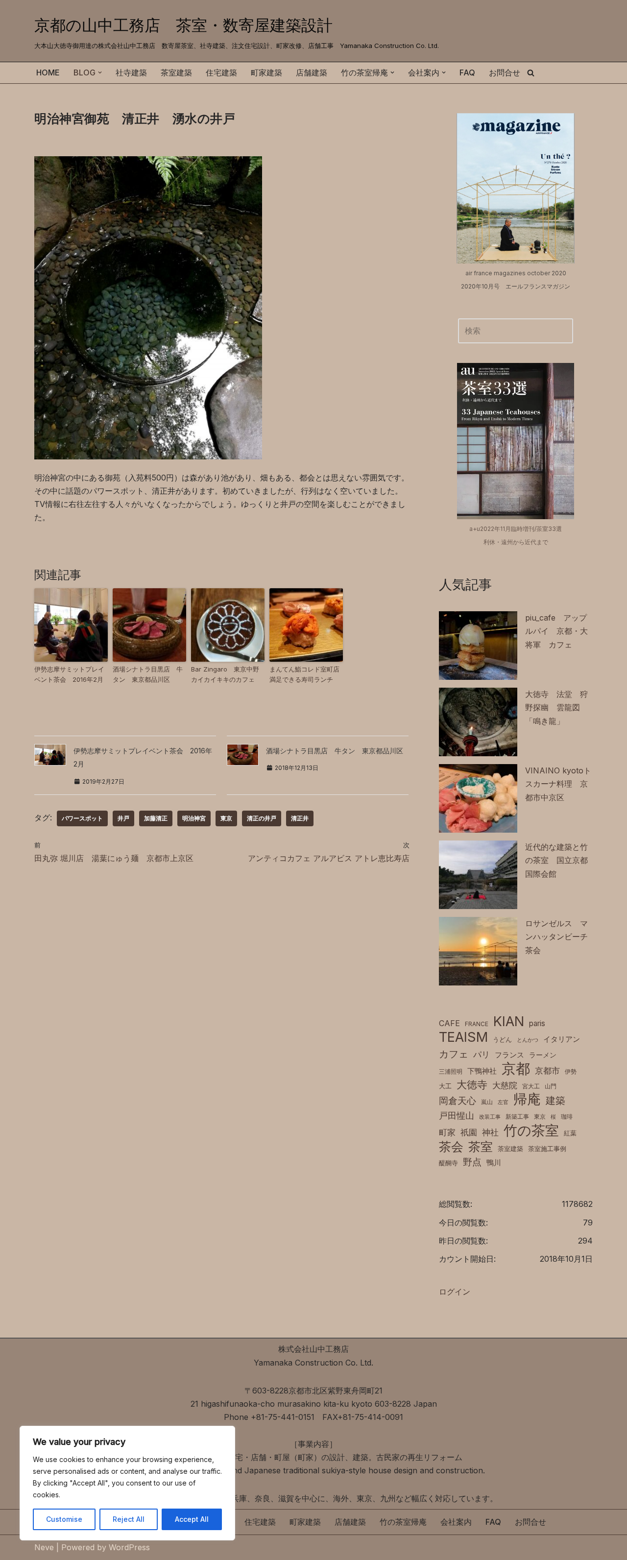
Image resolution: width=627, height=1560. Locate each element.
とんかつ (527, 1040)
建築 (555, 1100)
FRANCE (476, 1024)
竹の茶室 (531, 1130)
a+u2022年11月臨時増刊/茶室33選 (515, 528)
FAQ (467, 72)
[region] (127, 1483)
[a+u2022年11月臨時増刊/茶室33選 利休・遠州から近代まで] (515, 441)
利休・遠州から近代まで (515, 542)
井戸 (123, 818)
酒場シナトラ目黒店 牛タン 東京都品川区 (148, 674)
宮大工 (531, 1086)
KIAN (508, 1021)
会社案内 (456, 1522)
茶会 (451, 1146)
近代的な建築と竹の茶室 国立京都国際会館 (556, 860)
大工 (445, 1086)
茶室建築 (176, 72)
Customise (64, 1519)
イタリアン (561, 1039)
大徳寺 (472, 1084)
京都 (516, 1068)
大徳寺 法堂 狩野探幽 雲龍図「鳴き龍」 (556, 707)
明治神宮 (194, 818)
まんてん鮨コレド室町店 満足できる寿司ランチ (306, 674)
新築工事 (517, 1116)
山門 (550, 1086)
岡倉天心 (457, 1100)
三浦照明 (450, 1071)
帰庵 (527, 1099)
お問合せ (504, 72)
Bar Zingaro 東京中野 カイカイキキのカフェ (228, 674)
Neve (44, 1547)
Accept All (192, 1519)
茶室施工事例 (547, 1148)
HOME (48, 72)
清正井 (300, 818)
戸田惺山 (456, 1115)
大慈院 (504, 1085)
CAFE (449, 1023)
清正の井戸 (261, 818)
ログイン (454, 1291)
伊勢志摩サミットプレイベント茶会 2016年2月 (69, 674)
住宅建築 (221, 72)
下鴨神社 (482, 1071)
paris (537, 1023)
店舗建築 (311, 72)
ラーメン (542, 1055)
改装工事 (490, 1117)
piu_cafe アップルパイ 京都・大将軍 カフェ (556, 631)
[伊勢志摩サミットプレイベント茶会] (71, 625)
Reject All (129, 1519)
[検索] (530, 72)
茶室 (480, 1146)
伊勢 (571, 1071)
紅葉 (570, 1133)
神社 (490, 1132)
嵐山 (487, 1101)
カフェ (453, 1054)
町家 (447, 1132)
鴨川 (493, 1162)
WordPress (129, 1547)
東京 (226, 818)
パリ (481, 1054)
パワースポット (82, 818)
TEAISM (463, 1037)
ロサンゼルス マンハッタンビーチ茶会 (556, 936)
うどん (502, 1039)
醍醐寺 (448, 1163)
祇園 (468, 1132)
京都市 (547, 1071)
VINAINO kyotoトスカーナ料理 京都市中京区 (558, 784)
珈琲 (567, 1116)
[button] (100, 72)
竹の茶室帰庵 (403, 1522)
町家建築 (266, 72)
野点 (472, 1162)
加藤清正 (156, 818)
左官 (503, 1102)
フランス (509, 1054)
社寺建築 (131, 72)
